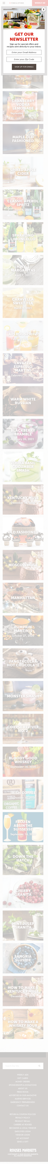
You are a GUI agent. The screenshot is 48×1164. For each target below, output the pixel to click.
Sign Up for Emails (24, 67)
